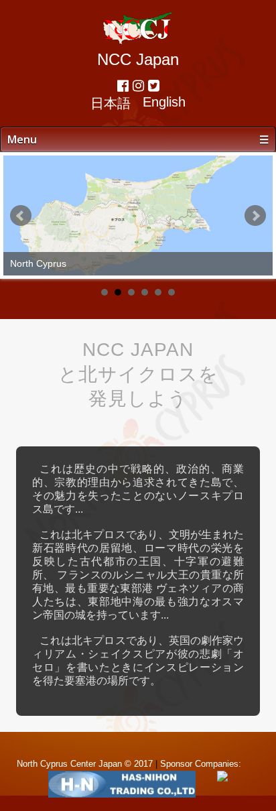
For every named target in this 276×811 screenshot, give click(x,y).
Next (255, 216)
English (164, 102)
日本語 (110, 103)
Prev (20, 216)
